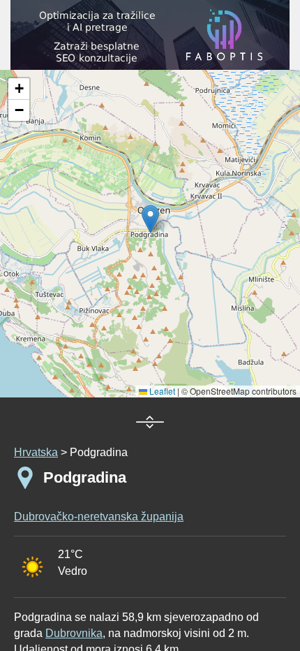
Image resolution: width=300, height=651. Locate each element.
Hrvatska (36, 452)
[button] (18, 89)
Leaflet (161, 391)
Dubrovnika (74, 633)
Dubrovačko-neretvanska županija (98, 516)
